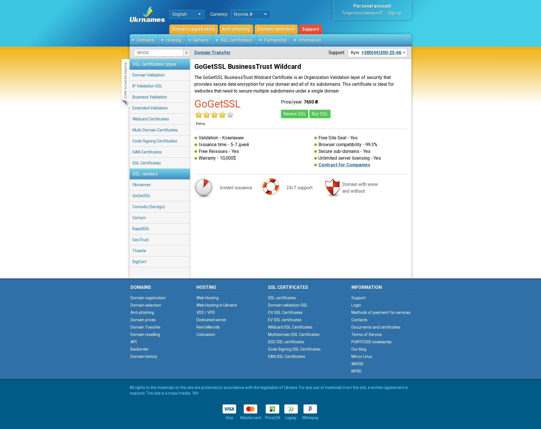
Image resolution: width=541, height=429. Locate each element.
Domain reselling (145, 334)
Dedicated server (211, 320)
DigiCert (139, 261)
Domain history (143, 356)
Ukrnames (141, 184)
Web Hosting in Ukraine (216, 305)
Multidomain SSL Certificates (294, 334)
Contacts (359, 320)
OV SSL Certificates (285, 312)
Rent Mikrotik (208, 327)
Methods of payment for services (381, 312)
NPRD (356, 371)
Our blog (358, 349)
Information (310, 40)
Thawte (139, 250)
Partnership (275, 40)
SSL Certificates (146, 163)
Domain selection (276, 29)
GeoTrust (140, 239)
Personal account (372, 6)
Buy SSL (320, 113)
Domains (145, 40)
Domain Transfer (212, 52)
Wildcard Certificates (150, 119)
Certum (139, 217)
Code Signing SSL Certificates (294, 349)
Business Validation (149, 97)
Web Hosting (207, 298)
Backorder (139, 349)
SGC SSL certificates (286, 342)
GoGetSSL (141, 195)
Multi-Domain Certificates (155, 130)
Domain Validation (148, 75)
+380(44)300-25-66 (381, 52)
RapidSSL (141, 228)
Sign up (395, 13)
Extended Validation (150, 108)
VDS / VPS (205, 312)
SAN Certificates (147, 152)
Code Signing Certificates (154, 141)
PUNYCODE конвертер (371, 342)
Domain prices (143, 320)
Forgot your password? (362, 13)
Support (310, 29)
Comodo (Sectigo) (148, 206)
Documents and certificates (375, 327)
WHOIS (357, 364)
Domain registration (193, 29)
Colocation (205, 334)
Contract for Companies (344, 165)
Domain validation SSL (288, 305)
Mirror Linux (361, 356)
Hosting (173, 40)
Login (356, 305)
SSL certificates (236, 40)
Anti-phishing (236, 29)
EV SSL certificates (284, 320)
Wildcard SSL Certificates (290, 327)
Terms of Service (366, 334)
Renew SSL (294, 113)
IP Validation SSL (147, 86)
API (133, 342)
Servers (201, 40)
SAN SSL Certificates (286, 356)
